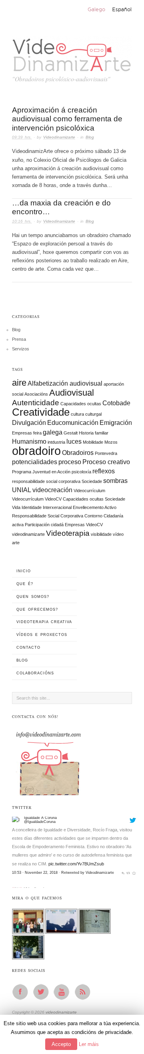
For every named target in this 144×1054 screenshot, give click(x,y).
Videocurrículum (89, 490)
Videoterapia (68, 533)
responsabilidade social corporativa (46, 481)
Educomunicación (72, 422)
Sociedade (92, 481)
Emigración (116, 422)
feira (37, 432)
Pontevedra (106, 453)
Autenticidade (35, 402)
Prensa (19, 339)
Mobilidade (93, 442)
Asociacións (36, 394)
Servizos (20, 348)
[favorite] (134, 852)
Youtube (64, 992)
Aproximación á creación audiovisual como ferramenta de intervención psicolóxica (67, 119)
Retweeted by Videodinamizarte (87, 852)
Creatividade (41, 412)
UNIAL (21, 490)
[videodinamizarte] (72, 52)
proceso (69, 462)
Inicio (23, 571)
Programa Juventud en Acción (41, 471)
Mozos (111, 442)
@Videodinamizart (39, 872)
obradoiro (36, 450)
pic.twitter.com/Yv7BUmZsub (76, 842)
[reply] (123, 852)
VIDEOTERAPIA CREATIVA (44, 622)
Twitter (43, 992)
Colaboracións (35, 673)
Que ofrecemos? (37, 609)
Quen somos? (32, 597)
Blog (90, 137)
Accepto (61, 1044)
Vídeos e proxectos (41, 635)
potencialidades (34, 462)
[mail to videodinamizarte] (48, 760)
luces (74, 441)
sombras (115, 480)
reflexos (103, 471)
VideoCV (94, 524)
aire (19, 383)
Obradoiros (78, 452)
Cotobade (116, 403)
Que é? (24, 584)
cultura (77, 414)
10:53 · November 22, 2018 (35, 852)
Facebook (22, 992)
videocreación (52, 490)
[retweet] (128, 852)
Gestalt (71, 432)
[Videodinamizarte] (17, 870)
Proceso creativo (106, 462)
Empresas (22, 432)
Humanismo (29, 441)
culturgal (93, 414)
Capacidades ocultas (80, 403)
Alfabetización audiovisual (65, 383)
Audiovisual (71, 393)
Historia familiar (93, 432)
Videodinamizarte (59, 137)
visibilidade (101, 534)
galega (52, 432)
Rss (84, 992)
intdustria (56, 442)
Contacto (28, 648)
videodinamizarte (28, 534)
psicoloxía (81, 471)
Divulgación (29, 422)
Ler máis (89, 1044)
